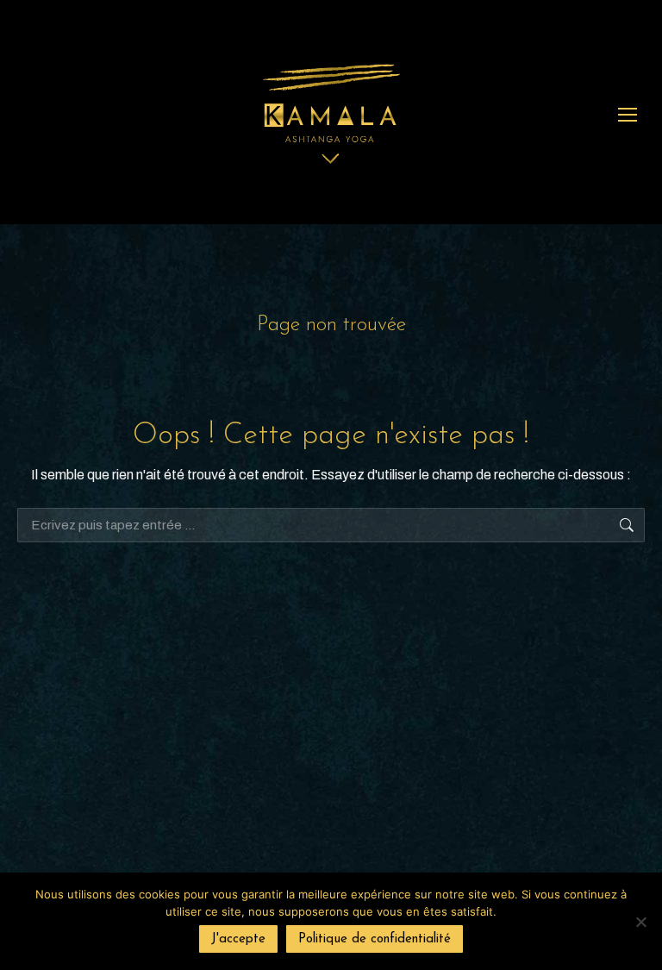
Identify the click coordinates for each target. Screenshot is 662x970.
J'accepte (238, 939)
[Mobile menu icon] (627, 114)
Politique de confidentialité (374, 939)
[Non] (640, 921)
